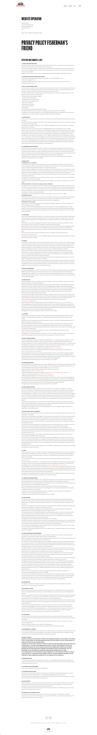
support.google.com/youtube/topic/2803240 (31, 331)
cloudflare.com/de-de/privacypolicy (29, 234)
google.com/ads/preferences (53, 367)
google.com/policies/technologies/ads (45, 374)
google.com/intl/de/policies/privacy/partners (59, 372)
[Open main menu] (80, 6)
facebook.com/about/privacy (56, 348)
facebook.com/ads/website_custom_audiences (32, 351)
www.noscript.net (25, 460)
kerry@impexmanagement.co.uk (28, 79)
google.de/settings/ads (49, 375)
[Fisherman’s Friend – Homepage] (20, 4)
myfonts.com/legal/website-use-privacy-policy (57, 465)
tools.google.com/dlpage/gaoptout (29, 300)
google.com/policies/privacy (65, 302)
